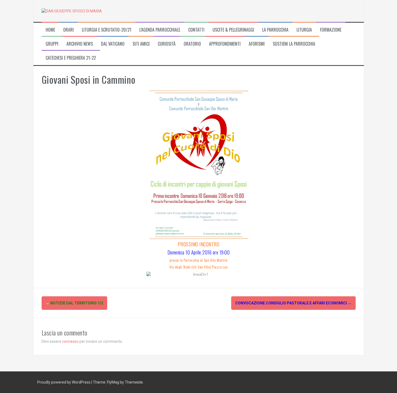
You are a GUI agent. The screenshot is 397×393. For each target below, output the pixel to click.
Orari (68, 30)
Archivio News (79, 44)
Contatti (196, 30)
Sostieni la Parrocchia (294, 44)
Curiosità (167, 44)
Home (50, 30)
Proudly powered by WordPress (64, 382)
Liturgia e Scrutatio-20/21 (106, 30)
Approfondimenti (225, 44)
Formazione (330, 30)
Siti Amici (141, 44)
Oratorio (192, 44)
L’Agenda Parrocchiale (159, 30)
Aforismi (257, 44)
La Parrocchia (275, 30)
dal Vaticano (113, 44)
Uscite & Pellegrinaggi (233, 30)
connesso (70, 341)
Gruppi (52, 44)
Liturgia (304, 30)
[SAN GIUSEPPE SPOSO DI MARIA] (72, 11)
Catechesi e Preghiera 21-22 (71, 58)
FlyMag (113, 382)
